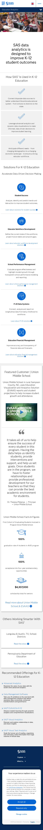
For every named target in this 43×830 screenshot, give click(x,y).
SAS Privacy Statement (16, 787)
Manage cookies (21, 814)
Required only (21, 808)
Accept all (22, 802)
